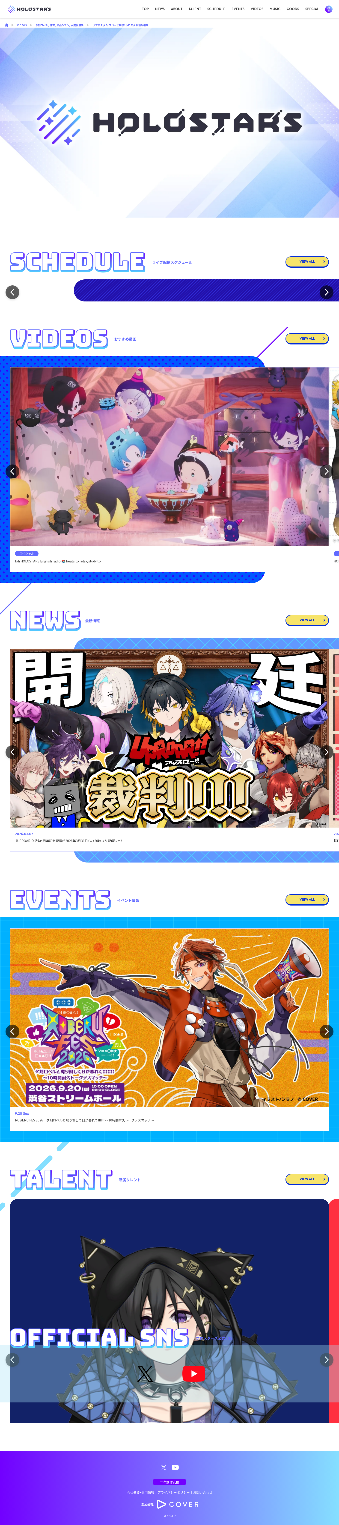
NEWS (160, 8)
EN (329, 9)
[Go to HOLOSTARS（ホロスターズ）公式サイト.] (6, 25)
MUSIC (275, 8)
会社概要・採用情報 (140, 1492)
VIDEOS (257, 8)
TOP (145, 8)
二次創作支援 (169, 1482)
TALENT (195, 8)
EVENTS (238, 8)
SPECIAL (312, 8)
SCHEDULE (216, 8)
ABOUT (176, 8)
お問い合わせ (202, 1492)
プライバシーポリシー (174, 1492)
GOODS (293, 8)
